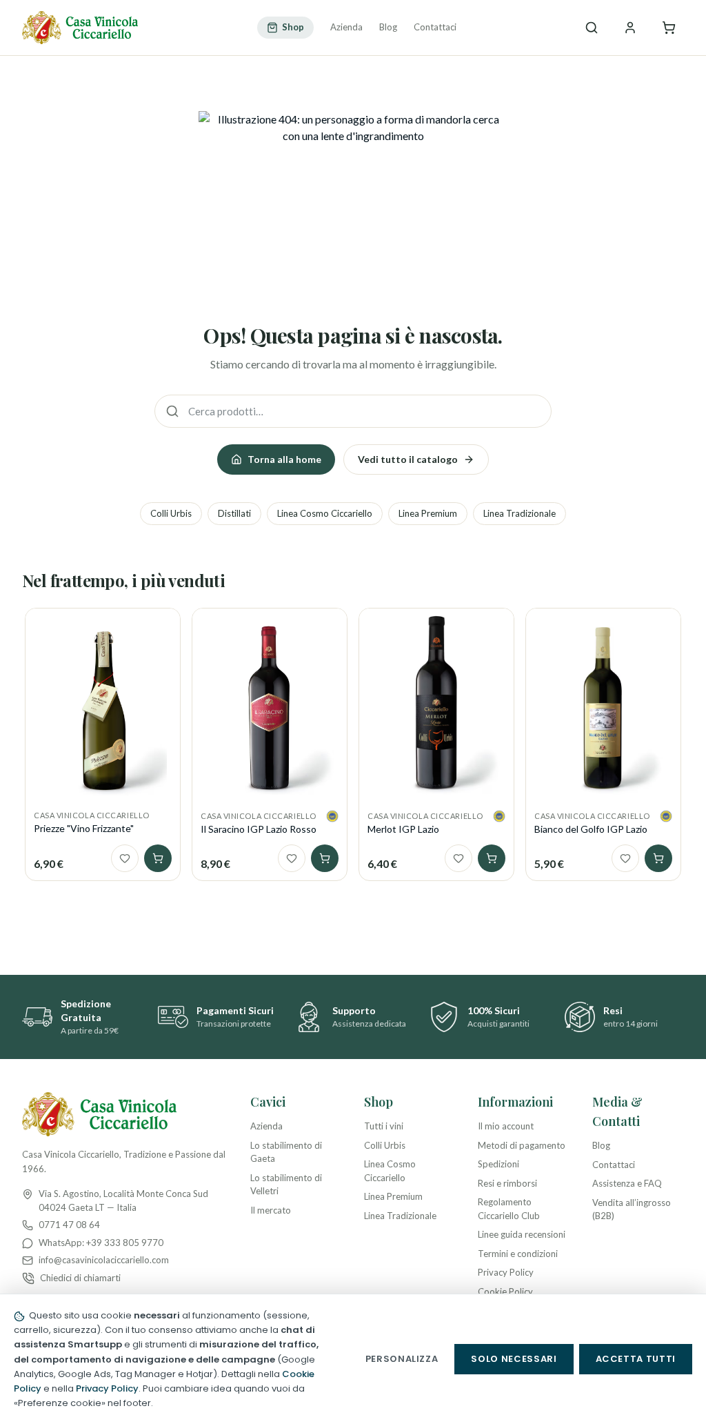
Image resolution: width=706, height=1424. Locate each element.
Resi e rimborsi (507, 1183)
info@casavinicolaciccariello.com (104, 1259)
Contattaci (435, 26)
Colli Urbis (171, 513)
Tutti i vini (383, 1125)
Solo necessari (513, 1358)
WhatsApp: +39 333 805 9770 (101, 1242)
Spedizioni (498, 1163)
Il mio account (506, 1125)
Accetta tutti (636, 1358)
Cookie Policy (505, 1291)
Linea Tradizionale (519, 513)
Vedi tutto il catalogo (408, 459)
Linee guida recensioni (521, 1234)
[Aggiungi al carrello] (158, 858)
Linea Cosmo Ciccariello (324, 513)
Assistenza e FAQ (627, 1183)
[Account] (630, 27)
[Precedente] (25, 714)
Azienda (346, 26)
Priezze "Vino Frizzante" (84, 828)
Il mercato (270, 1210)
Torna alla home (284, 459)
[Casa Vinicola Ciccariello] (80, 27)
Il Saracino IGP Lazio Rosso (258, 829)
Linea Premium (428, 513)
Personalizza (401, 1358)
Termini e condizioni (518, 1253)
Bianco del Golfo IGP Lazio (590, 829)
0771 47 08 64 (69, 1224)
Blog (388, 26)
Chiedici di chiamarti (80, 1277)
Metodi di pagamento (521, 1145)
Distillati (234, 513)
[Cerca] (591, 27)
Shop (293, 26)
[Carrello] (669, 27)
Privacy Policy (506, 1272)
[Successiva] (681, 714)
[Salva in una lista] (125, 858)
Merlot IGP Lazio (403, 829)
